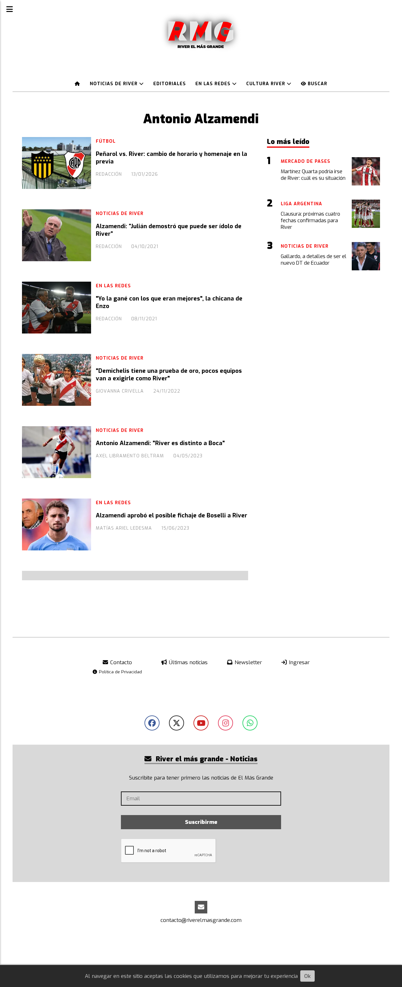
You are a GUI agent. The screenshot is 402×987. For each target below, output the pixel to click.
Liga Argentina (301, 204)
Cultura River (266, 84)
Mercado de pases (305, 161)
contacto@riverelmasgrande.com (201, 920)
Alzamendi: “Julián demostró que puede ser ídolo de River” (169, 230)
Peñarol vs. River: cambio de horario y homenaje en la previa (171, 157)
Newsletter (247, 662)
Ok (307, 976)
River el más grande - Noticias (206, 759)
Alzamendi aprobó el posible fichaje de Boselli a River (171, 515)
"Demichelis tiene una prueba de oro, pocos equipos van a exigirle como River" (169, 374)
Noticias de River (114, 84)
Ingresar (298, 662)
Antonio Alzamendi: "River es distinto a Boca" (160, 443)
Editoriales (169, 84)
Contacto (120, 662)
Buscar (316, 84)
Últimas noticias (187, 662)
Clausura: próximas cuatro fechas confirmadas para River (310, 220)
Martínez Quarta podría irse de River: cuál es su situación (313, 174)
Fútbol (106, 141)
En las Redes (213, 84)
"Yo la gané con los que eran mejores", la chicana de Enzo (169, 302)
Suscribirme (201, 822)
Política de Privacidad (120, 672)
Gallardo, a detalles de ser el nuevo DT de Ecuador (313, 259)
